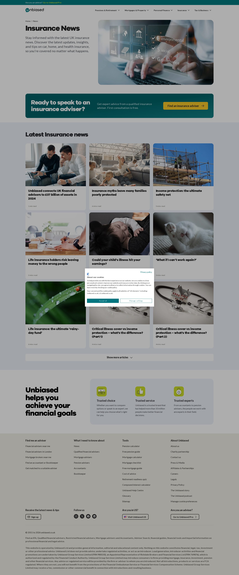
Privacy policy (146, 272)
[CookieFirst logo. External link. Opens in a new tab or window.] (88, 274)
